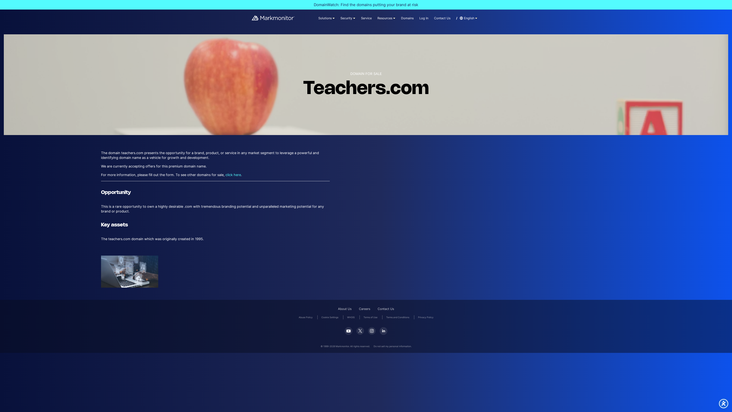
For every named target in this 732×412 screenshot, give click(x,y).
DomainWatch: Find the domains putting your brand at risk (366, 4)
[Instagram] (372, 331)
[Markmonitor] (273, 17)
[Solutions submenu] (333, 18)
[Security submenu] (354, 18)
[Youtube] (348, 331)
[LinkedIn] (383, 331)
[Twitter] (360, 331)
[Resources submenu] (394, 18)
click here (233, 175)
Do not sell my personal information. (393, 346)
